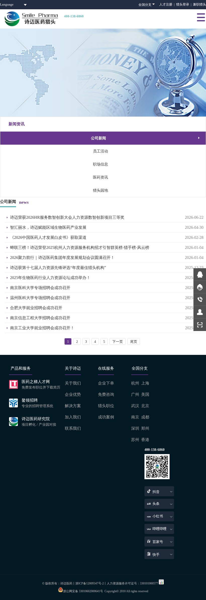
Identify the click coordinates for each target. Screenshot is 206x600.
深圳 (135, 428)
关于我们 (73, 383)
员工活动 (100, 151)
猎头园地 (100, 190)
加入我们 (73, 417)
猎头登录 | (184, 4)
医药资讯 (100, 177)
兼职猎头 (199, 4)
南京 (135, 417)
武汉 (135, 406)
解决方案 (73, 406)
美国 (145, 394)
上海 (145, 383)
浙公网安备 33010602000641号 (83, 591)
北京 (145, 406)
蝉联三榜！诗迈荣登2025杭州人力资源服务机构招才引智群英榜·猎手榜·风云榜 (79, 247)
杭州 (135, 383)
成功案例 (106, 417)
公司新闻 (146, 138)
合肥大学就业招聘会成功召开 (36, 308)
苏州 (135, 440)
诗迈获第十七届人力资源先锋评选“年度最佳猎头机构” (58, 267)
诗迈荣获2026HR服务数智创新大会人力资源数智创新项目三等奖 (67, 217)
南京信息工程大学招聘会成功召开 (40, 318)
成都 (145, 417)
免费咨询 (106, 394)
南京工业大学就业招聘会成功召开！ (42, 328)
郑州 (145, 428)
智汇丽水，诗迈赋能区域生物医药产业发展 (48, 227)
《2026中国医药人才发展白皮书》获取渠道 (48, 237)
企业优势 (73, 394)
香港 (145, 440)
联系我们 (73, 428)
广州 (135, 394)
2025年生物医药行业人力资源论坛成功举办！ (50, 278)
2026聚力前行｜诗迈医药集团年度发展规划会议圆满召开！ (62, 257)
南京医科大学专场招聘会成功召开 (40, 288)
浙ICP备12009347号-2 (89, 583)
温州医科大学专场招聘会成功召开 (40, 298)
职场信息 (100, 164)
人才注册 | (167, 4)
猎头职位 (106, 406)
